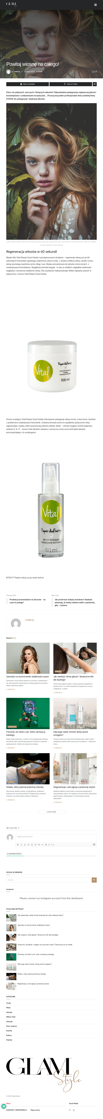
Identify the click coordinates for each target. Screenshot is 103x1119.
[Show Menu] (95, 5)
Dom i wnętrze (11, 1026)
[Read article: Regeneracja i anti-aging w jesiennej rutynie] (75, 768)
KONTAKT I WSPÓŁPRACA (16, 1110)
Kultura (9, 1035)
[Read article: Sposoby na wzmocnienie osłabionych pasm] (28, 658)
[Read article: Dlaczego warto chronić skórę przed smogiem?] (75, 713)
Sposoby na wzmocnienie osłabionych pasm (27, 676)
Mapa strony (35, 1110)
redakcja (17, 72)
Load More (51, 812)
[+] (52, 844)
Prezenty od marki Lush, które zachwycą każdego (36, 954)
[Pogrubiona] (18, 844)
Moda (8, 1008)
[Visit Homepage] (11, 5)
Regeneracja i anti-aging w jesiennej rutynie (74, 787)
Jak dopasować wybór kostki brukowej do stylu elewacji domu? (40, 915)
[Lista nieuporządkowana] (35, 844)
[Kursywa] (21, 844)
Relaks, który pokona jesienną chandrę (25, 787)
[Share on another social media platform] (95, 84)
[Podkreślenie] (25, 844)
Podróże (9, 1040)
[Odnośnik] (46, 844)
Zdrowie (9, 1012)
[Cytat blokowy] (39, 844)
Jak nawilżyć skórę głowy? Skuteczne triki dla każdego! (38, 935)
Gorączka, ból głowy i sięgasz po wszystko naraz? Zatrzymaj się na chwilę (45, 945)
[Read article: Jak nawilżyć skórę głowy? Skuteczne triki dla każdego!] (75, 658)
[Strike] (28, 844)
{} (49, 844)
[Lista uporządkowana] (32, 844)
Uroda (40, 72)
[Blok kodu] (42, 844)
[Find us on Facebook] (69, 1110)
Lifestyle (12, 726)
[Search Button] (94, 880)
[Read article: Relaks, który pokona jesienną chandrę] (28, 768)
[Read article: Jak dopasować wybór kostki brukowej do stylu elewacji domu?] (11, 917)
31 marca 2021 (29, 72)
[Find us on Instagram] (74, 1110)
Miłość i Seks (11, 1017)
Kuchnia (9, 1031)
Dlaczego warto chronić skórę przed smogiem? (35, 964)
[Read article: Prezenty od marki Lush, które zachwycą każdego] (28, 713)
